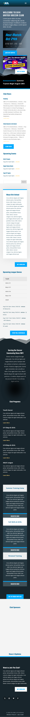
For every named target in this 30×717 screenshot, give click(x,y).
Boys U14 (8, 295)
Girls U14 (8, 291)
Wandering (5, 98)
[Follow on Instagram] (9, 698)
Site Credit (21, 714)
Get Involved (21, 264)
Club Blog (8, 146)
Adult (7, 300)
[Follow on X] (5, 698)
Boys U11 (8, 287)
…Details (17, 162)
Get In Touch (21, 71)
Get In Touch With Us (15, 596)
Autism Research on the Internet (10, 123)
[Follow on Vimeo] (13, 698)
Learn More (6, 423)
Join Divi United (10, 53)
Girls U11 (8, 283)
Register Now (15, 516)
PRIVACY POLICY (11, 714)
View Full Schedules (18, 333)
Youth (7, 279)
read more (6, 118)
